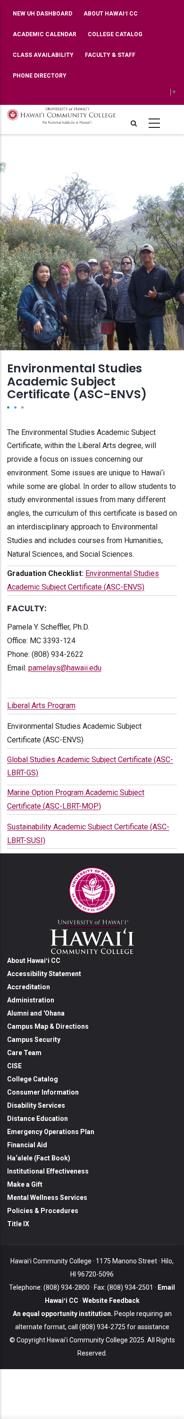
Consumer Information (43, 1092)
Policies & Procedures (42, 1210)
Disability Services (36, 1105)
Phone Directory (40, 75)
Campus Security (33, 1039)
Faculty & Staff (110, 55)
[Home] (61, 115)
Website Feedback (110, 1300)
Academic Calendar (44, 34)
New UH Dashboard (42, 13)
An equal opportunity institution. (63, 1313)
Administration (30, 1000)
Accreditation (28, 987)
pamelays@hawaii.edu (64, 667)
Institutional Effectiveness (48, 1171)
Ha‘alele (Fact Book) (38, 1158)
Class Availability (43, 55)
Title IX (18, 1224)
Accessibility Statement (44, 974)
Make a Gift (24, 1184)
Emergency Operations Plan (50, 1131)
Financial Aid (27, 1145)
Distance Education (37, 1118)
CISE (14, 1066)
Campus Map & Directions (48, 1026)
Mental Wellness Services (47, 1197)
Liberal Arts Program (41, 705)
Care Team (24, 1052)
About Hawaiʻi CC (111, 13)
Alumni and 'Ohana (36, 1013)
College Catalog (115, 34)
